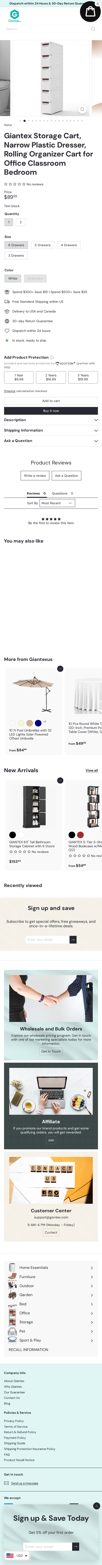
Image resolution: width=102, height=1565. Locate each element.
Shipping (9, 391)
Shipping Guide (14, 1443)
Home (8, 125)
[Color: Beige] (21, 723)
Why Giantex (13, 1387)
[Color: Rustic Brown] (80, 835)
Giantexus (41, 659)
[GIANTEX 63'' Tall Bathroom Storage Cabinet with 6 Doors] (33, 823)
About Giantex (14, 1381)
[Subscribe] (75, 1547)
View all (92, 770)
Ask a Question (66, 475)
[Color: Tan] (29, 723)
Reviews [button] (33, 493)
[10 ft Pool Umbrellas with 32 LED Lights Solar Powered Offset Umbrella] (33, 711)
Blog (7, 1403)
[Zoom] (82, 109)
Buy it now (51, 411)
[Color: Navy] (38, 723)
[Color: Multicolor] (21, 605)
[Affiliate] (51, 1091)
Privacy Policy (14, 1421)
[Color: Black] (12, 835)
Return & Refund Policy (20, 1432)
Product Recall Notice (19, 1460)
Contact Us (12, 1398)
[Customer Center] (51, 1180)
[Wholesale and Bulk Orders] (51, 998)
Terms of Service (16, 1427)
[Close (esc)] (96, 1506)
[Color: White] (12, 605)
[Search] (93, 29)
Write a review (35, 475)
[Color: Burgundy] (12, 723)
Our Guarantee (14, 1392)
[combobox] (51, 29)
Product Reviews (51, 462)
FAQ (7, 1455)
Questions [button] (59, 493)
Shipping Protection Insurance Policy (29, 1449)
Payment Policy (15, 1438)
